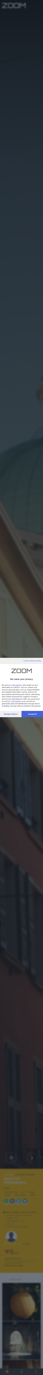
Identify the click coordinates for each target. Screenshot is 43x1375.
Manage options (11, 714)
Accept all (32, 714)
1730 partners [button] (16, 685)
